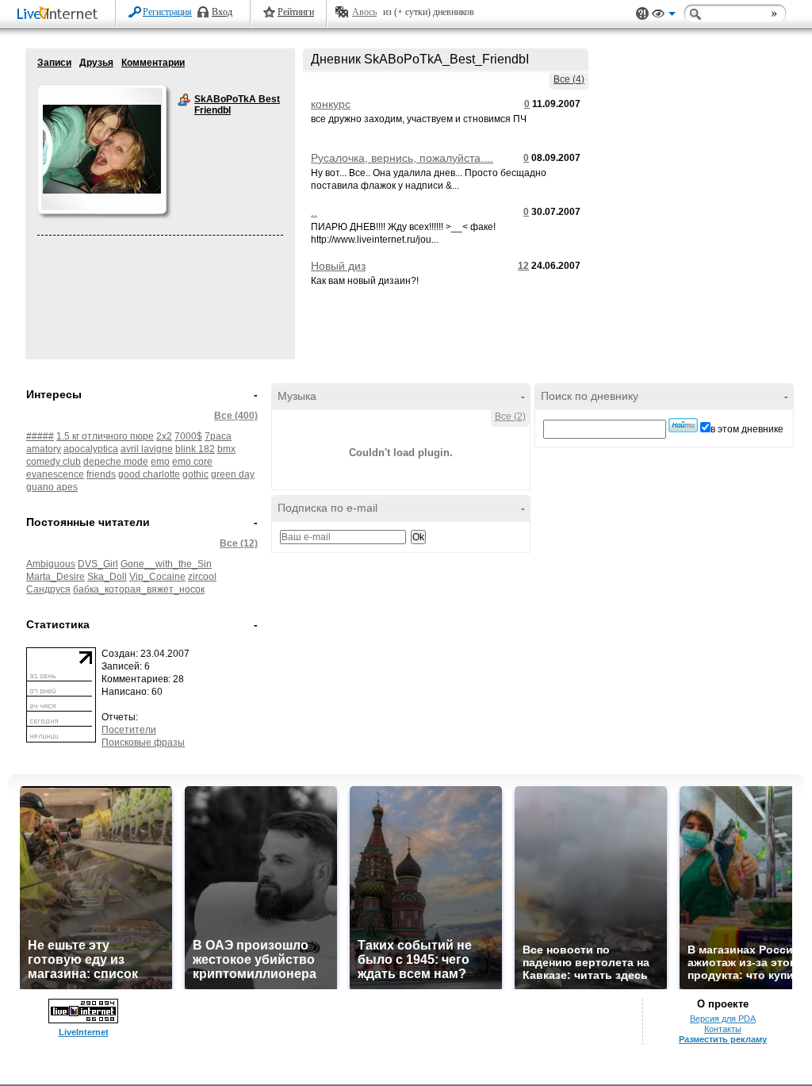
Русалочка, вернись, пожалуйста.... (402, 158)
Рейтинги (296, 11)
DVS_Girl (98, 564)
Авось (364, 11)
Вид (664, 16)
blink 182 (195, 449)
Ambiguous (50, 564)
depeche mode (115, 461)
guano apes (52, 487)
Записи (54, 62)
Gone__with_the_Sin (166, 564)
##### (40, 436)
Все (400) (236, 415)
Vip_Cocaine (157, 576)
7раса (218, 436)
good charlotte (149, 474)
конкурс (330, 104)
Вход (222, 11)
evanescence (55, 474)
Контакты (722, 1029)
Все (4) (568, 79)
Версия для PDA (723, 1018)
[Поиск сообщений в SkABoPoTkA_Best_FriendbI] (683, 425)
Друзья (96, 62)
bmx (226, 449)
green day (233, 474)
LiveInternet (60, 14)
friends (101, 474)
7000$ (188, 436)
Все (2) (510, 416)
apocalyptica (90, 449)
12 (523, 265)
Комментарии (153, 62)
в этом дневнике (746, 429)
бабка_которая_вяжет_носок (139, 589)
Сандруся (48, 589)
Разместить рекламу (723, 1039)
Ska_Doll (107, 576)
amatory (43, 449)
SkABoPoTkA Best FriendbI (184, 100)
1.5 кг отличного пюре (105, 436)
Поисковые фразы (143, 742)
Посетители (129, 729)
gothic (195, 474)
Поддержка (642, 14)
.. (314, 211)
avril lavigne (147, 449)
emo (160, 461)
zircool (202, 576)
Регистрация (167, 11)
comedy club (53, 461)
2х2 (164, 436)
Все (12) (239, 543)
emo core (192, 461)
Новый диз (338, 265)
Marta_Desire (55, 576)
